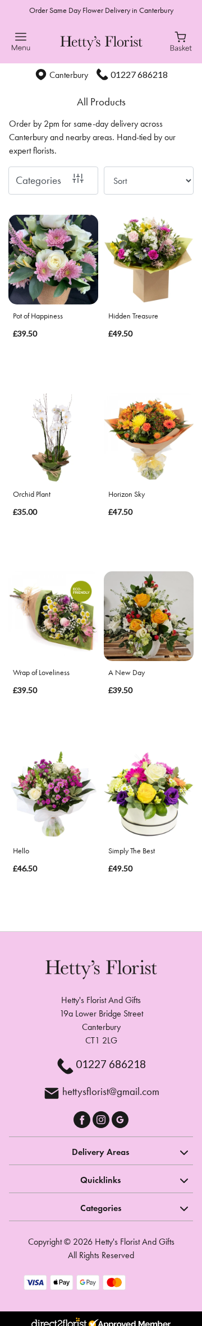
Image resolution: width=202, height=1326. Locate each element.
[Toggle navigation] (21, 42)
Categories (38, 180)
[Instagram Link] (102, 1118)
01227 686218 (139, 74)
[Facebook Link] (83, 1118)
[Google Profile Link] (120, 1118)
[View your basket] (181, 40)
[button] (101, 1150)
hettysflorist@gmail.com (110, 1091)
